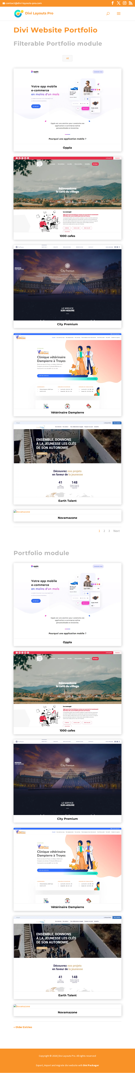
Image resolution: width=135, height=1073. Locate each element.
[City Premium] (67, 777)
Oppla (67, 147)
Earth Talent (67, 500)
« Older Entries (23, 1027)
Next (116, 531)
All (67, 58)
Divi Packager (91, 1065)
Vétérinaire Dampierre (67, 412)
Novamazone (67, 517)
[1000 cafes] (67, 689)
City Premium (67, 324)
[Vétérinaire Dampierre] (67, 865)
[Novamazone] (67, 1006)
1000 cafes (67, 236)
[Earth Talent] (67, 954)
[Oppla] (67, 600)
